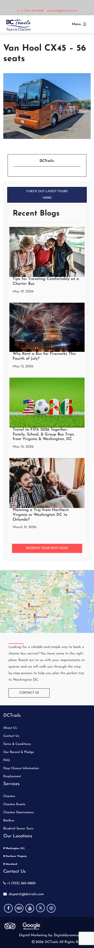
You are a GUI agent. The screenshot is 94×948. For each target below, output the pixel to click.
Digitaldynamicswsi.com (72, 935)
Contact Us (29, 692)
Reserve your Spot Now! (47, 548)
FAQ (6, 760)
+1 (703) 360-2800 (21, 883)
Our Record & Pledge (18, 752)
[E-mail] (16, 174)
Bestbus (8, 820)
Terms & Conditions (17, 744)
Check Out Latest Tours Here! (47, 195)
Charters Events (14, 804)
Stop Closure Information (21, 768)
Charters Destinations (18, 812)
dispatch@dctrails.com (26, 894)
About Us (10, 728)
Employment (12, 776)
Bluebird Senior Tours (18, 828)
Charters (9, 796)
